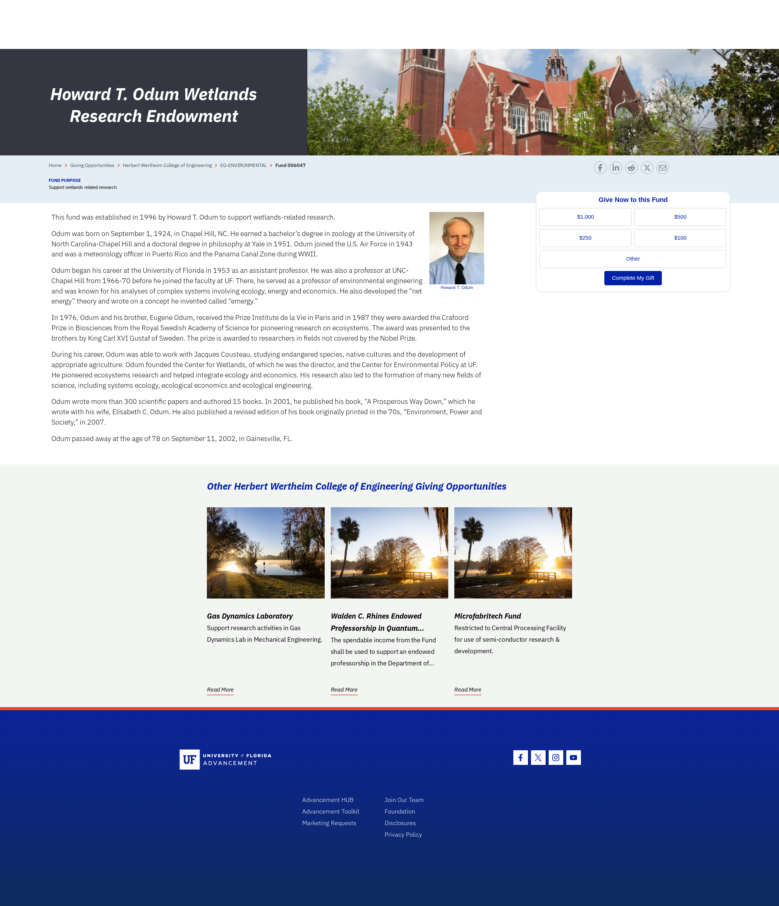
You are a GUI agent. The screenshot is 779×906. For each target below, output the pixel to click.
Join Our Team (404, 800)
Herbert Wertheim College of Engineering (167, 165)
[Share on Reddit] (633, 169)
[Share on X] (648, 169)
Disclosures (400, 823)
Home (55, 165)
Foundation (400, 811)
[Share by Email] (664, 169)
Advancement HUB (328, 800)
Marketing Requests (329, 823)
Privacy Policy (403, 834)
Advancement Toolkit (330, 811)
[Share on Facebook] (602, 169)
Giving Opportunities (92, 165)
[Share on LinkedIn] (617, 169)
